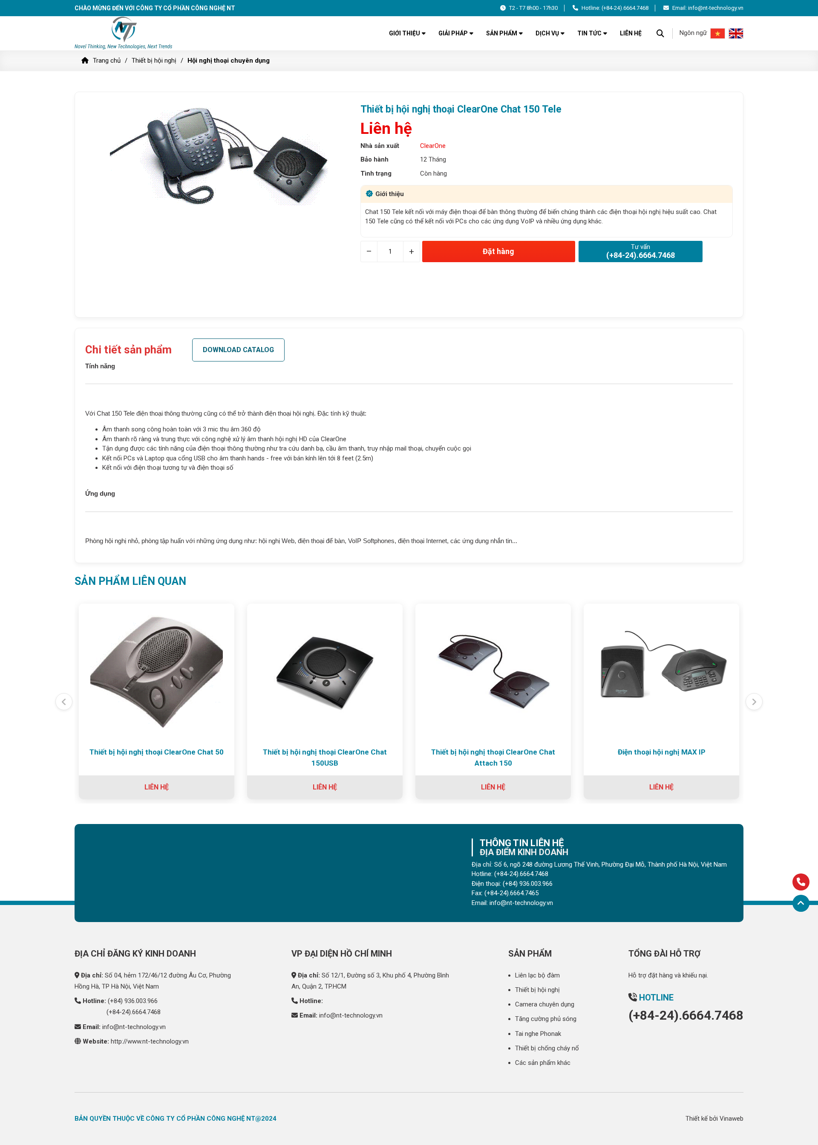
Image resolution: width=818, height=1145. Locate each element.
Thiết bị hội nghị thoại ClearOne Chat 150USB (325, 757)
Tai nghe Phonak (538, 1034)
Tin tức (589, 33)
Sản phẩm (501, 33)
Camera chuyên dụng (544, 1004)
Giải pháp (453, 33)
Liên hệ (631, 33)
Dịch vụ (547, 33)
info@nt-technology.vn (134, 1027)
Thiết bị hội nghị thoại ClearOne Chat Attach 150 (493, 757)
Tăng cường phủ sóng (545, 1019)
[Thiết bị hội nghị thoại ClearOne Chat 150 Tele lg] (124, 33)
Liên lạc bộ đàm (537, 975)
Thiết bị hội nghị (154, 60)
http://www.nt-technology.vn (150, 1041)
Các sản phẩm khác (542, 1063)
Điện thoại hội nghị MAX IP (662, 752)
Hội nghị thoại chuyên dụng (228, 60)
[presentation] (63, 701)
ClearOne (433, 146)
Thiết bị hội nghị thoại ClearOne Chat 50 (156, 752)
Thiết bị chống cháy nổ (547, 1048)
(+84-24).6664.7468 (625, 8)
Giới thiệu (404, 33)
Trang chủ (107, 60)
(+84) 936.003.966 (133, 1001)
